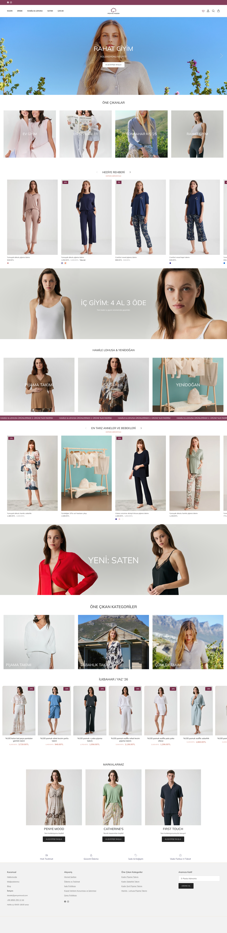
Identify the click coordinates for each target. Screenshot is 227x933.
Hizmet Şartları (70, 877)
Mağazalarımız (13, 881)
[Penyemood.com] (113, 11)
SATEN (50, 11)
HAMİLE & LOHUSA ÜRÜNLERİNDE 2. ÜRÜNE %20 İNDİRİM (49, 418)
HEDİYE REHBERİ (113, 172)
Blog (9, 886)
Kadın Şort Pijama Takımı (131, 886)
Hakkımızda (12, 877)
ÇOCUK (61, 11)
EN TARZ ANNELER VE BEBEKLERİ (113, 428)
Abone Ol (186, 886)
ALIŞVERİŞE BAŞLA (113, 64)
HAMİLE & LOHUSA (35, 11)
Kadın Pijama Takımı (129, 877)
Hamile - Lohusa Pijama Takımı (134, 891)
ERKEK (19, 11)
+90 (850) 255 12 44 (15, 900)
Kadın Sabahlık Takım (130, 881)
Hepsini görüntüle (113, 176)
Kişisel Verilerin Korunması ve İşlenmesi (80, 891)
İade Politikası (70, 886)
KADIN (10, 11)
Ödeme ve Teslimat (72, 881)
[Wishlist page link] (203, 11)
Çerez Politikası (70, 895)
